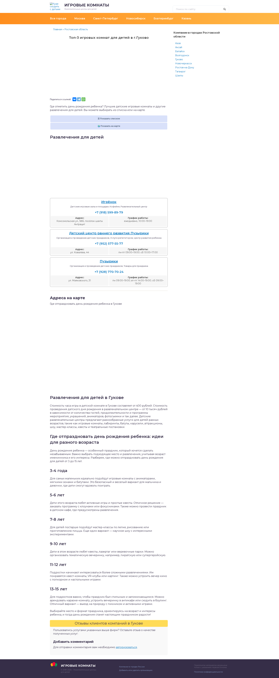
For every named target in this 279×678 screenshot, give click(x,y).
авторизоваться (126, 647)
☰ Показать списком (109, 118)
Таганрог (180, 71)
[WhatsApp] (83, 99)
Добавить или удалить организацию (135, 670)
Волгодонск (182, 55)
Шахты (179, 75)
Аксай (178, 47)
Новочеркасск (183, 63)
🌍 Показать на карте (109, 126)
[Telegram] (79, 99)
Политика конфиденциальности (208, 672)
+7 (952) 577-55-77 (109, 243)
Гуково (179, 59)
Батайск (180, 51)
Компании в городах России (132, 667)
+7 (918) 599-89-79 (109, 212)
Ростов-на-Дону (184, 67)
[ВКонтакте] (74, 99)
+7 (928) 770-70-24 (109, 272)
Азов (178, 43)
